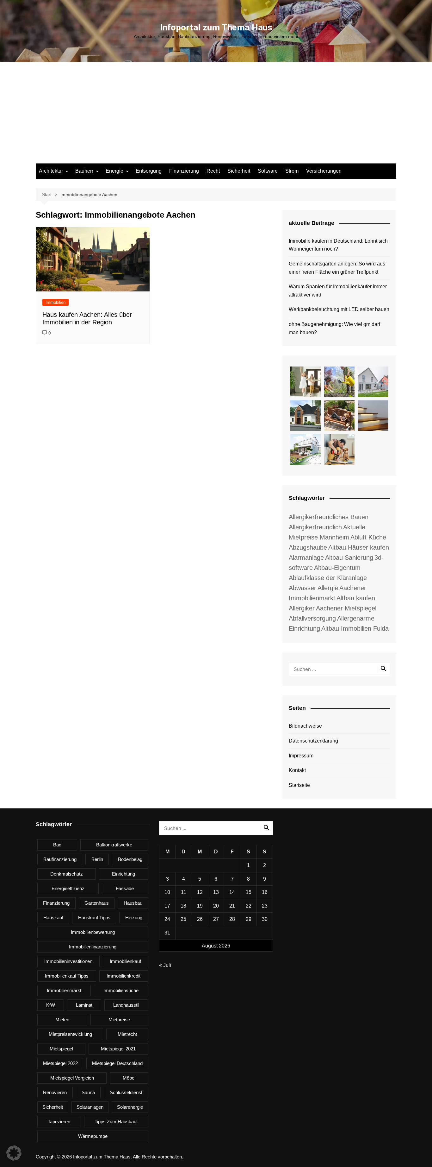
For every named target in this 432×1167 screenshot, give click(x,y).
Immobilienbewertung (93, 932)
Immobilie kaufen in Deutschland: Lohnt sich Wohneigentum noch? (338, 245)
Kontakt (297, 770)
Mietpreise (119, 1019)
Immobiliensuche (121, 990)
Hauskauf (53, 917)
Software (268, 171)
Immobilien (55, 302)
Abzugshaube (308, 547)
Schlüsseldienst (126, 1092)
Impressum (301, 755)
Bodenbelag (130, 859)
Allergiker (302, 608)
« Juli (165, 965)
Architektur (51, 171)
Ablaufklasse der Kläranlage (328, 577)
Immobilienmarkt (64, 990)
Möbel (129, 1078)
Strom (292, 171)
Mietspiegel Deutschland (117, 1063)
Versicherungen (324, 171)
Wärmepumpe (93, 1136)
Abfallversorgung (312, 618)
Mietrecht (127, 1034)
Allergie (328, 587)
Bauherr (84, 171)
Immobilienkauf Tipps (67, 976)
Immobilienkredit (123, 976)
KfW (50, 1005)
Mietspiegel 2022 (60, 1063)
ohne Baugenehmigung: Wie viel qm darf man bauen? (334, 328)
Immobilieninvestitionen (68, 961)
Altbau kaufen (355, 598)
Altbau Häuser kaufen (358, 547)
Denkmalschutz (66, 874)
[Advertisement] (216, 116)
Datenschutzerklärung (313, 740)
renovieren (55, 1092)
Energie (114, 171)
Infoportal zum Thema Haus (216, 27)
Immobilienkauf (125, 961)
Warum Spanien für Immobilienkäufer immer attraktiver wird (338, 290)
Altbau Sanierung (349, 557)
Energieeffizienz (68, 888)
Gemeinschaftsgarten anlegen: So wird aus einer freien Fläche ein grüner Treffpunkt (337, 268)
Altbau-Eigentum (337, 567)
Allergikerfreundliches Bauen (328, 516)
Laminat (84, 1005)
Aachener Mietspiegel (346, 608)
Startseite (299, 785)
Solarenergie (130, 1107)
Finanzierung (184, 171)
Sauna (88, 1092)
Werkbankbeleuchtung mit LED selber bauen (339, 309)
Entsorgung (149, 171)
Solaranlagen (90, 1107)
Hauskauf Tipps (94, 917)
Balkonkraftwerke (114, 844)
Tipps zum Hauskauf (116, 1121)
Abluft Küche (368, 537)
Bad (57, 844)
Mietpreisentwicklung (70, 1034)
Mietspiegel (61, 1048)
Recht (213, 171)
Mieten (62, 1019)
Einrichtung (123, 874)
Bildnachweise (305, 726)
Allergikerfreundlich (315, 527)
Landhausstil (126, 1005)
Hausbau (133, 903)
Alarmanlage (306, 557)
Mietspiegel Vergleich (72, 1078)
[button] (14, 1153)
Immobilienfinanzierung (92, 946)
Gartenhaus (96, 903)
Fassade (125, 888)
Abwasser (302, 587)
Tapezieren (59, 1121)
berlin (97, 859)
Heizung (133, 917)
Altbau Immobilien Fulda (355, 628)
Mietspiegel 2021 (118, 1048)
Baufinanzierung (60, 859)
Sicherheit (238, 171)
